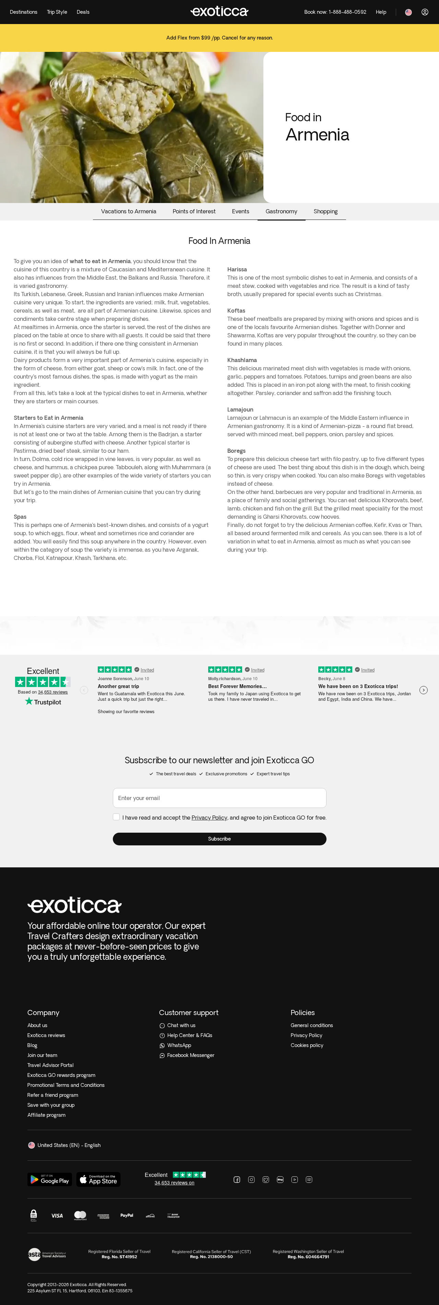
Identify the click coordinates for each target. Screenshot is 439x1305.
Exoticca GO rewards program (61, 1075)
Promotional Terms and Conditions (66, 1085)
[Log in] (424, 12)
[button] (220, 839)
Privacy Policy (209, 817)
